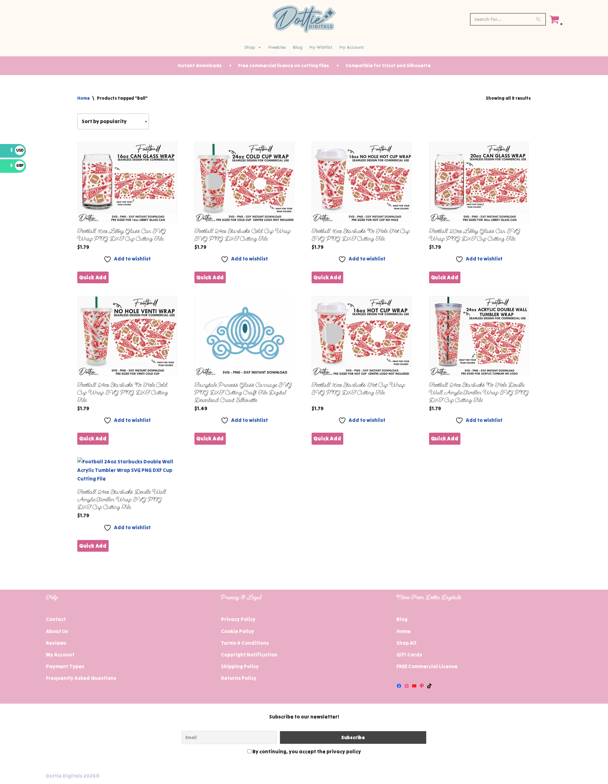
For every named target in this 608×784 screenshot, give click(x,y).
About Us (57, 631)
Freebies (277, 47)
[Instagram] (406, 685)
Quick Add (93, 277)
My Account (351, 47)
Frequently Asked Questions (81, 678)
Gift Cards (409, 654)
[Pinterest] (421, 685)
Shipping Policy (240, 666)
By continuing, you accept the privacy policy (306, 751)
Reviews (56, 643)
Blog (297, 47)
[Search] (539, 19)
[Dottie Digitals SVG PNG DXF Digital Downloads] (304, 19)
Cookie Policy (237, 631)
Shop (249, 47)
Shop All (406, 643)
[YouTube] (414, 685)
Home (83, 98)
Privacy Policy (238, 619)
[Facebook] (399, 685)
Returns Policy (238, 678)
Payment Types (65, 666)
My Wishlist (320, 47)
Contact (56, 619)
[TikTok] (429, 685)
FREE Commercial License (427, 666)
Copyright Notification (249, 654)
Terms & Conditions (245, 643)
